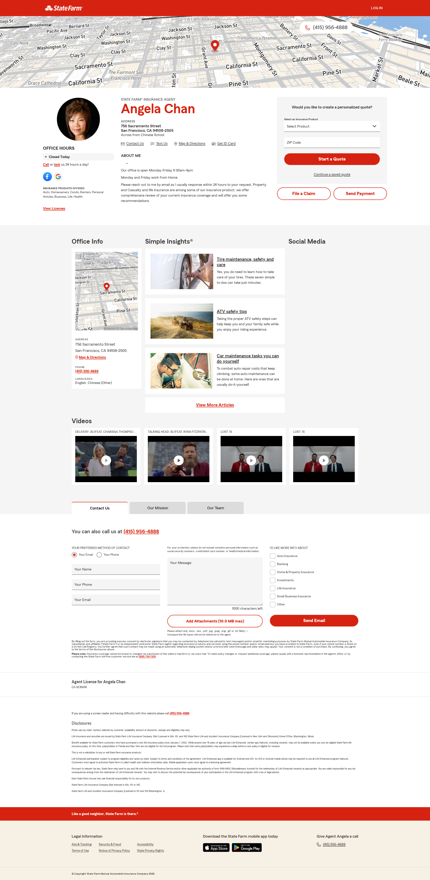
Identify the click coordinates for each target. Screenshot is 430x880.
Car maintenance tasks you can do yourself (248, 359)
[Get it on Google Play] (247, 847)
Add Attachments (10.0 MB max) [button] (215, 621)
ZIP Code (294, 142)
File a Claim (303, 193)
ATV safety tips (232, 311)
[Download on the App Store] (216, 847)
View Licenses (54, 208)
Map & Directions (92, 357)
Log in (377, 8)
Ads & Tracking (82, 844)
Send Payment (360, 193)
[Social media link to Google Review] (58, 176)
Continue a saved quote (332, 174)
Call (46, 164)
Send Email (314, 620)
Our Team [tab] (215, 508)
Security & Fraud (110, 844)
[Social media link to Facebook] (47, 176)
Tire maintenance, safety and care (245, 262)
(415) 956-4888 (87, 371)
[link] (64, 8)
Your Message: (181, 563)
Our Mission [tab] (157, 508)
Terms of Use (80, 850)
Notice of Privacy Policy (114, 850)
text (57, 164)
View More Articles (215, 405)
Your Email (86, 554)
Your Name (82, 569)
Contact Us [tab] (100, 508)
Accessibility (145, 844)
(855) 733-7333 (147, 656)
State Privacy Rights (150, 850)
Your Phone (111, 554)
